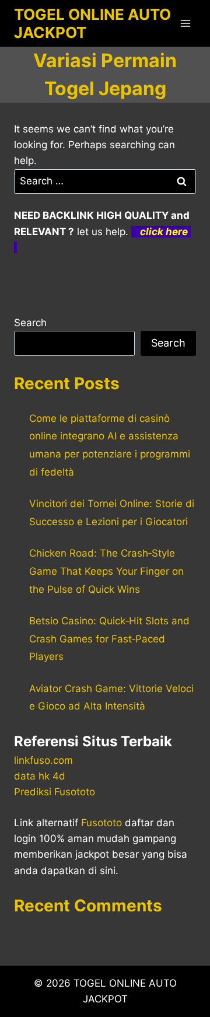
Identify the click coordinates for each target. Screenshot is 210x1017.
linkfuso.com (43, 760)
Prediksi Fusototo (54, 792)
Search (30, 322)
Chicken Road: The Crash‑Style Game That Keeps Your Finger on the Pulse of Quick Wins (106, 571)
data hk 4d (39, 776)
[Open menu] (185, 23)
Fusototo (101, 823)
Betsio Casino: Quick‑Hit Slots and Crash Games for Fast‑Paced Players (109, 638)
